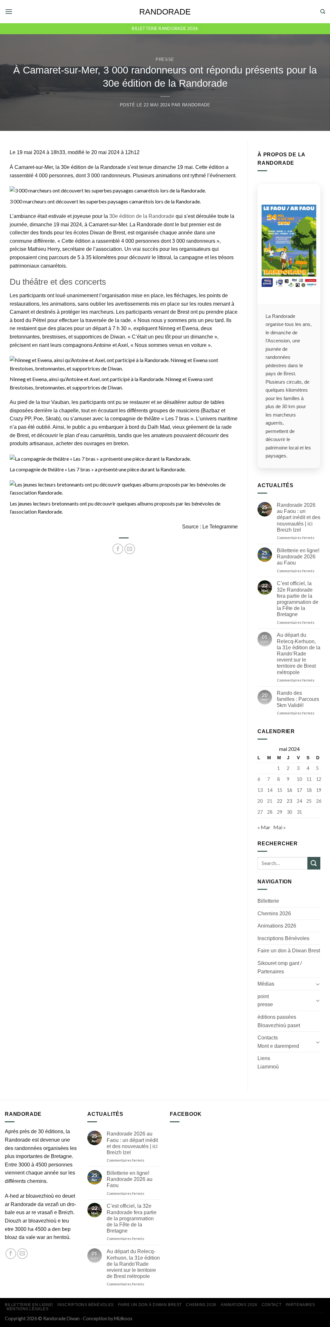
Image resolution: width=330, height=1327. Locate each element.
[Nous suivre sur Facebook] (10, 1253)
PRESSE (165, 59)
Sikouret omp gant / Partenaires (279, 967)
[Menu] (9, 11)
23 (289, 801)
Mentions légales (27, 1309)
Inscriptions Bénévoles (283, 938)
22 (279, 801)
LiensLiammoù (268, 1062)
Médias (265, 984)
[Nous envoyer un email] (22, 1253)
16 (289, 789)
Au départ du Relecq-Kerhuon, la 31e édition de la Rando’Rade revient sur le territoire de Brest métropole (298, 653)
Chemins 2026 (274, 913)
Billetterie (268, 901)
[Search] (322, 11)
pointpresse (265, 1000)
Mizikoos (123, 1318)
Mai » (279, 827)
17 (299, 789)
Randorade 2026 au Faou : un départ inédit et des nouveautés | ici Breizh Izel (298, 517)
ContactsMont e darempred (278, 1042)
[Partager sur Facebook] (117, 549)
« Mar (263, 827)
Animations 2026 (276, 926)
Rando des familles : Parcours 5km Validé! (298, 699)
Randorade (165, 12)
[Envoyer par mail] (129, 549)
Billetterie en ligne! (29, 1304)
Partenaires (300, 1304)
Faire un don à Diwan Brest (288, 950)
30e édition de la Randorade (141, 216)
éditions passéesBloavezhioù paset (278, 1021)
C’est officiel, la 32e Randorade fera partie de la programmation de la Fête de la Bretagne (297, 599)
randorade (196, 105)
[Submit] (313, 863)
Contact (271, 1304)
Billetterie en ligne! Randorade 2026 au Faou (298, 556)
